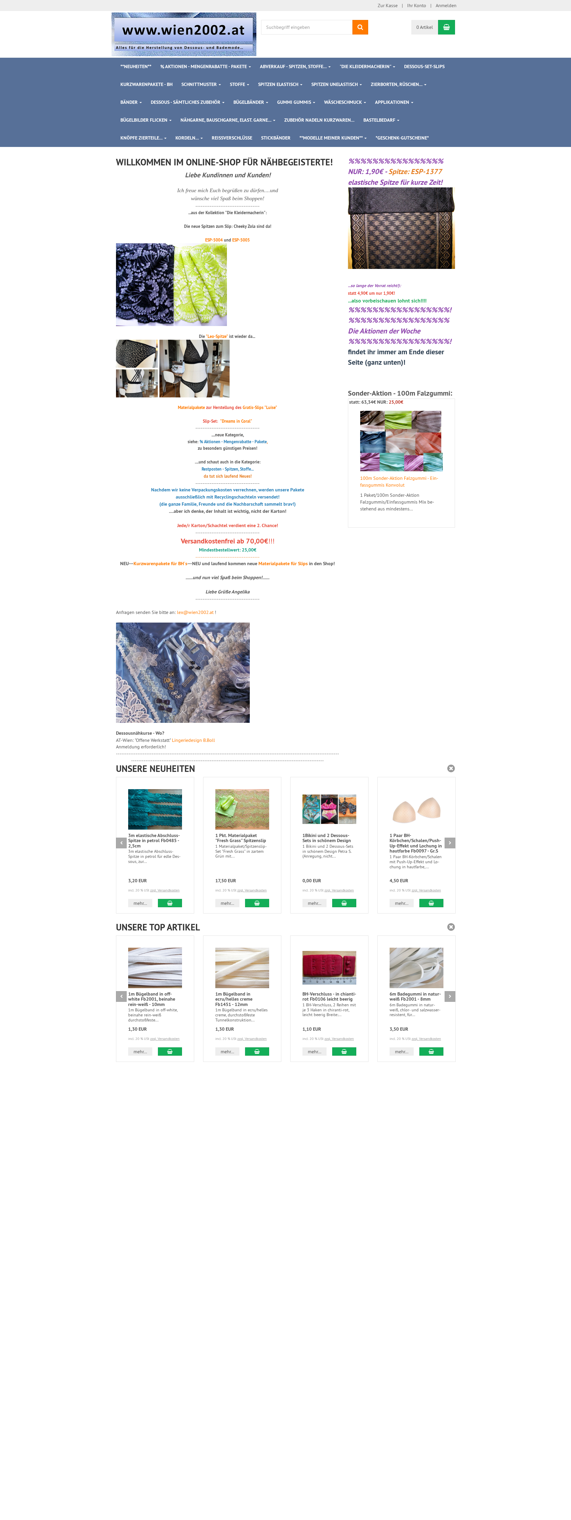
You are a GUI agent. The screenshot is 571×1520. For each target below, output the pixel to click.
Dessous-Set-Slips (424, 66)
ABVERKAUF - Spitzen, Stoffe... (294, 66)
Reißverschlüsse (232, 138)
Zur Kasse (388, 5)
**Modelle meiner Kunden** (331, 138)
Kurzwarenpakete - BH (146, 84)
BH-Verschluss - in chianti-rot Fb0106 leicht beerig (329, 996)
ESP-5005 (241, 240)
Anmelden (446, 5)
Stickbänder (276, 138)
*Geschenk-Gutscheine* (402, 138)
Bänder (129, 102)
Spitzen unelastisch (335, 84)
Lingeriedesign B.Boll (193, 740)
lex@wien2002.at (195, 612)
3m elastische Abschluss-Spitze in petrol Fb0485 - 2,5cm (154, 840)
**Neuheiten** (135, 66)
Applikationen (392, 102)
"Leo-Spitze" (217, 336)
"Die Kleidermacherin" (366, 66)
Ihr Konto (416, 5)
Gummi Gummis (294, 102)
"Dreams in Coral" (236, 421)
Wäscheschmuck (343, 102)
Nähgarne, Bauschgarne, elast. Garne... (226, 120)
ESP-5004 (214, 240)
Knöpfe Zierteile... (142, 138)
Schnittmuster (199, 84)
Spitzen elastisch (278, 84)
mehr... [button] (140, 903)
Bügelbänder (249, 102)
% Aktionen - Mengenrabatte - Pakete (204, 66)
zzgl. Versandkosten (165, 890)
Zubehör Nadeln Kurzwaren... (319, 120)
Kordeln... (187, 138)
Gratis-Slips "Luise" (260, 407)
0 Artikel (424, 27)
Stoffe (238, 84)
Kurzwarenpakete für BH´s (160, 563)
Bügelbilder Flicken (144, 120)
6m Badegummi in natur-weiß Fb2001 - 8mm (415, 996)
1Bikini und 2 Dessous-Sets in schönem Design (326, 838)
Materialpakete (191, 407)
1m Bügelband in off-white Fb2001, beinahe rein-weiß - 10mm (151, 999)
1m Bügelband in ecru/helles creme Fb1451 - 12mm (233, 999)
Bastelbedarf (379, 120)
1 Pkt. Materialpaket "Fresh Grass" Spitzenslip (240, 838)
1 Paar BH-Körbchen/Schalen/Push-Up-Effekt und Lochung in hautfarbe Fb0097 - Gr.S (416, 843)
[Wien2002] (184, 34)
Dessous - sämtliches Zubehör (186, 102)
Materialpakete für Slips (283, 563)
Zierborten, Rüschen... (397, 84)
